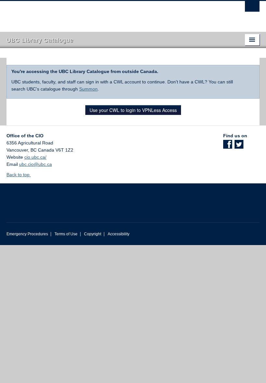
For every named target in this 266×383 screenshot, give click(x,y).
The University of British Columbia (114, 13)
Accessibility (118, 234)
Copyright (92, 234)
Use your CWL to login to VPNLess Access (133, 110)
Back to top (18, 174)
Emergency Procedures (27, 234)
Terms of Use (66, 234)
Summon (88, 89)
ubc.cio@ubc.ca (35, 164)
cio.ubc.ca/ (35, 157)
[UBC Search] (252, 8)
